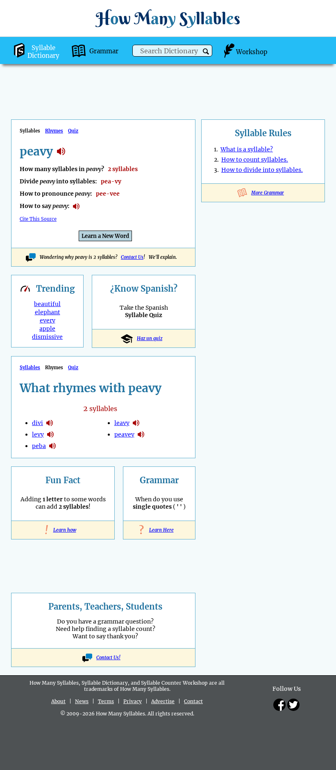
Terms (106, 701)
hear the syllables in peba (52, 446)
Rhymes (54, 131)
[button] (206, 51)
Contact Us (132, 257)
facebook (279, 705)
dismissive (47, 336)
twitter (293, 705)
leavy (121, 423)
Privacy (132, 701)
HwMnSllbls (168, 18)
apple (47, 328)
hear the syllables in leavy (136, 423)
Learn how (63, 530)
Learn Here (159, 530)
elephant (47, 312)
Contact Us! (108, 657)
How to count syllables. (254, 159)
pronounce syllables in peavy (76, 206)
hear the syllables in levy (50, 434)
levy (38, 434)
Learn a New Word (105, 236)
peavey (124, 434)
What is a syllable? (246, 149)
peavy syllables (61, 151)
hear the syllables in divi (49, 423)
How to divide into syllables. (262, 170)
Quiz (73, 131)
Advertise (163, 701)
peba (39, 446)
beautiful (47, 304)
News (82, 701)
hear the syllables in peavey (141, 434)
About (58, 701)
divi (37, 423)
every (47, 320)
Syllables (30, 367)
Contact (193, 701)
